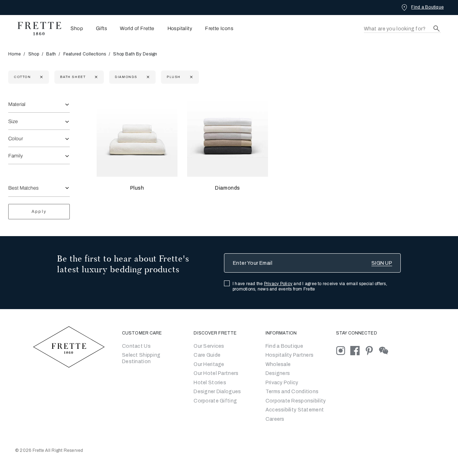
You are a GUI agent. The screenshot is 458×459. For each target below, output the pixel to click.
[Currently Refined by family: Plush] (190, 77)
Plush (137, 188)
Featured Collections (84, 54)
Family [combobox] (15, 155)
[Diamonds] (227, 136)
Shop (33, 54)
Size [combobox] (13, 121)
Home (14, 54)
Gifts (101, 28)
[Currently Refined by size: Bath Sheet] (95, 77)
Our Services (209, 346)
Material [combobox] (16, 104)
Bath (51, 54)
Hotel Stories (210, 382)
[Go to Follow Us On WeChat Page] (385, 350)
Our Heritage (209, 364)
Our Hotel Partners (216, 373)
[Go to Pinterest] (372, 350)
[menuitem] (74, 28)
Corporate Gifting (215, 401)
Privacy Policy (278, 283)
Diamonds (227, 188)
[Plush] (137, 136)
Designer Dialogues (217, 391)
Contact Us (136, 346)
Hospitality (180, 28)
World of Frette (137, 28)
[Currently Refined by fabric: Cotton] (40, 77)
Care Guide (207, 355)
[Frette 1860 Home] (35, 28)
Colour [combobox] (15, 138)
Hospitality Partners (289, 355)
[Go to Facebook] (357, 350)
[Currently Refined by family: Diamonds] (147, 77)
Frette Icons (219, 28)
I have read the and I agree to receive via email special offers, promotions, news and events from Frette (310, 286)
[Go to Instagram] (343, 350)
